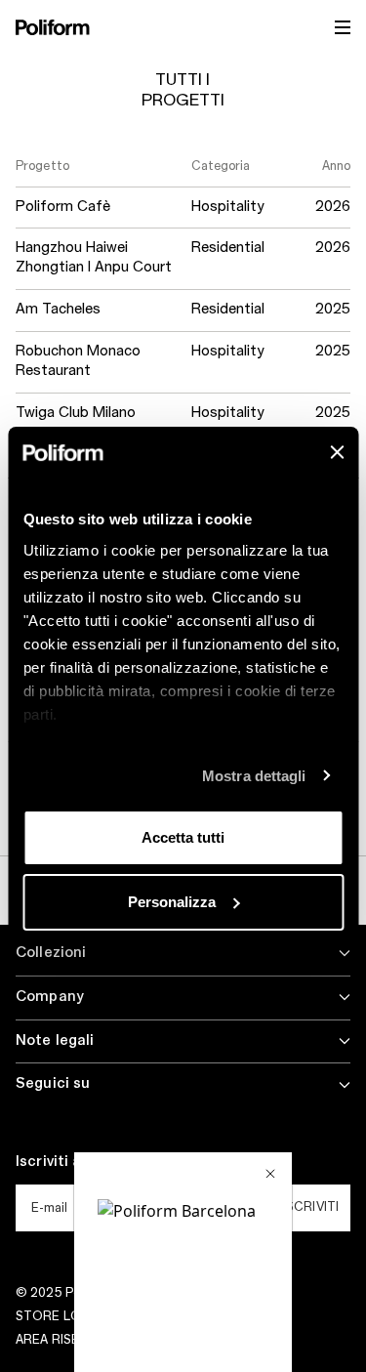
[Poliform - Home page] (53, 27)
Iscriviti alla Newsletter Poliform (133, 1162)
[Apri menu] (342, 27)
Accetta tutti (183, 837)
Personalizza (172, 902)
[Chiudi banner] (337, 452)
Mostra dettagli (254, 776)
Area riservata (67, 1340)
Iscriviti (311, 1207)
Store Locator (72, 1316)
